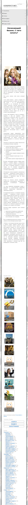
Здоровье (8, 441)
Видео (5, 13)
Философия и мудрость (11, 448)
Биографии (6, 18)
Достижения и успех (10, 440)
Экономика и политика (10, 450)
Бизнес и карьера (9, 437)
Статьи (5, 16)
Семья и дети (8, 452)
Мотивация (8, 433)
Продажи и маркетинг (10, 446)
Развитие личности (10, 451)
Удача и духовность (10, 447)
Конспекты (6, 10)
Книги (14, 421)
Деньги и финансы (10, 439)
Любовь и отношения (10, 443)
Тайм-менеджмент (9, 436)
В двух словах (7, 23)
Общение (8, 444)
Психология (8, 435)
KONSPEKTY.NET (10, 6)
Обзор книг (6, 21)
